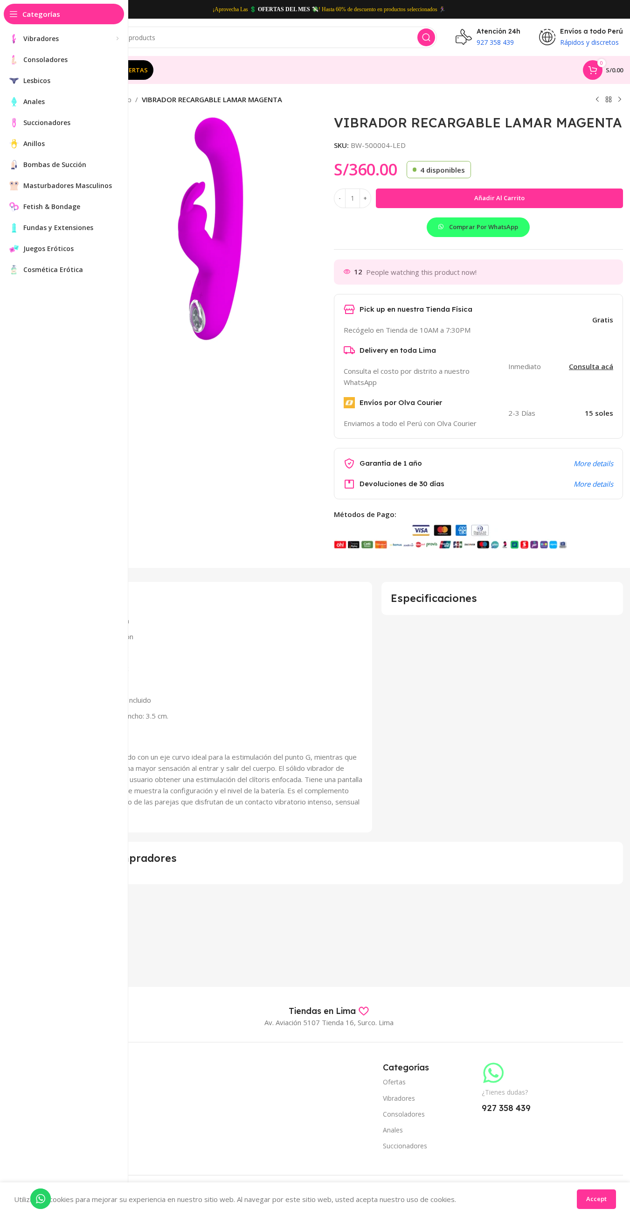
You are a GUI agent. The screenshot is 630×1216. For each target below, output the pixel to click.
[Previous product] (597, 99)
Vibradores (399, 1098)
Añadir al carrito (499, 198)
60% (341, 9)
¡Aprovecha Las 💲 (234, 9)
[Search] (426, 37)
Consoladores (404, 1114)
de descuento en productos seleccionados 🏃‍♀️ (396, 9)
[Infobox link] (329, 1011)
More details (593, 463)
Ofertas (394, 1081)
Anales (393, 1129)
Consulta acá (591, 366)
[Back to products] (608, 99)
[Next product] (619, 99)
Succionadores (405, 1145)
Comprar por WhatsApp (483, 227)
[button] (478, 221)
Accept (596, 1199)
